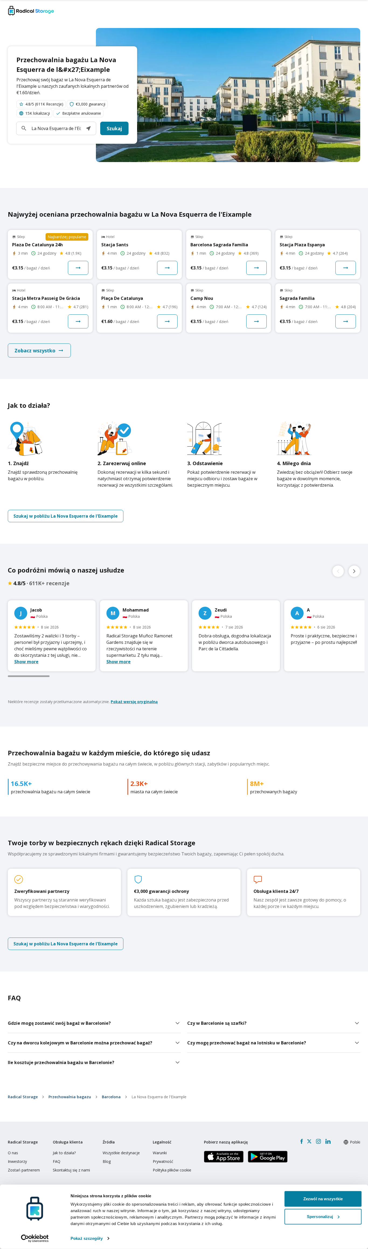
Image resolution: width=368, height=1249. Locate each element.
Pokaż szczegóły (87, 1238)
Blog (107, 1161)
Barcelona (111, 1096)
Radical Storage (23, 1096)
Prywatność (163, 1161)
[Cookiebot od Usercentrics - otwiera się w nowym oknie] (34, 1238)
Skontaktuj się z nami (71, 1170)
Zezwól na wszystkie (323, 1199)
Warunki (160, 1152)
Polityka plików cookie (172, 1170)
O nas (13, 1152)
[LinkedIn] (328, 1141)
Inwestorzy (17, 1161)
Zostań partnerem (24, 1170)
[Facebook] (301, 1141)
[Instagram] (318, 1141)
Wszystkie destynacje (121, 1152)
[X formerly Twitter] (309, 1141)
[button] (88, 128)
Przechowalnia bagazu (69, 1096)
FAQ (56, 1161)
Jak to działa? (64, 1152)
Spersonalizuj (320, 1216)
